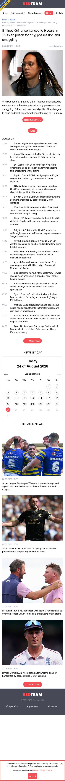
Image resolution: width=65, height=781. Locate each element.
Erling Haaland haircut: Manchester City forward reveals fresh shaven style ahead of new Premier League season (35, 275)
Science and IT (18, 12)
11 (16, 398)
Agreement (32, 706)
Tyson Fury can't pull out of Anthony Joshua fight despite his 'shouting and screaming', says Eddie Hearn (33, 297)
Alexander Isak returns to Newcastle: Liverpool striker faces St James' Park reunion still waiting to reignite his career (35, 318)
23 (57, 403)
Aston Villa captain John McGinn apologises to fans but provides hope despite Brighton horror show (35, 157)
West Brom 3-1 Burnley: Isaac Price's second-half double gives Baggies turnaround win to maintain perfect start (35, 254)
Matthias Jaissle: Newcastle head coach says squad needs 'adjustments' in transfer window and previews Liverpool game (34, 307)
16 (57, 398)
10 (8, 398)
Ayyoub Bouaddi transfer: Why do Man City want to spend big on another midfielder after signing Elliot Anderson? (35, 243)
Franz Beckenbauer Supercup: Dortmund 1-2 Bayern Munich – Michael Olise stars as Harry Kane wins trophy (34, 329)
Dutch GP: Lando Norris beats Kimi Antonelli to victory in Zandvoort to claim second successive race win (35, 221)
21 (40, 403)
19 (24, 403)
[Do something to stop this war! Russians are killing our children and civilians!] (5, 5)
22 (48, 403)
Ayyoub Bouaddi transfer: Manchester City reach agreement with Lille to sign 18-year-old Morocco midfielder (33, 265)
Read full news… (32, 119)
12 (24, 398)
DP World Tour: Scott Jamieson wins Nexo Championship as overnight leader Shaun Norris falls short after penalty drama (33, 167)
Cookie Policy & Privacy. (42, 770)
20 (32, 403)
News (4, 19)
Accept (32, 776)
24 (8, 409)
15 (48, 398)
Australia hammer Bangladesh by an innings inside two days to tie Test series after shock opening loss (33, 286)
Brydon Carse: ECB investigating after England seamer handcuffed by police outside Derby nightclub (35, 178)
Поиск (61, 4)
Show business (35, 12)
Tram (32, 4)
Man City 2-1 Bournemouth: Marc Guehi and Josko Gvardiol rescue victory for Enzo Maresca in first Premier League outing (35, 210)
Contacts (52, 706)
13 (32, 398)
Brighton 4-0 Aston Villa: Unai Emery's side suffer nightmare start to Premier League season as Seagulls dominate (35, 233)
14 (40, 398)
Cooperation (12, 706)
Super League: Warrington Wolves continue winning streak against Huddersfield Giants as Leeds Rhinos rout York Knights (33, 146)
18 (16, 403)
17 (8, 403)
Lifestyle (59, 12)
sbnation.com (56, 46)
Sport (49, 12)
